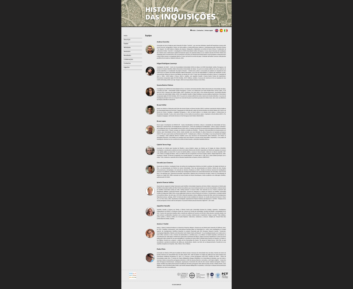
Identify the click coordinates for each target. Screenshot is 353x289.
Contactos (127, 63)
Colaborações (128, 59)
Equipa (126, 43)
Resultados (127, 55)
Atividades (127, 47)
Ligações (127, 67)
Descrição (127, 39)
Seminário (127, 51)
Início (125, 36)
